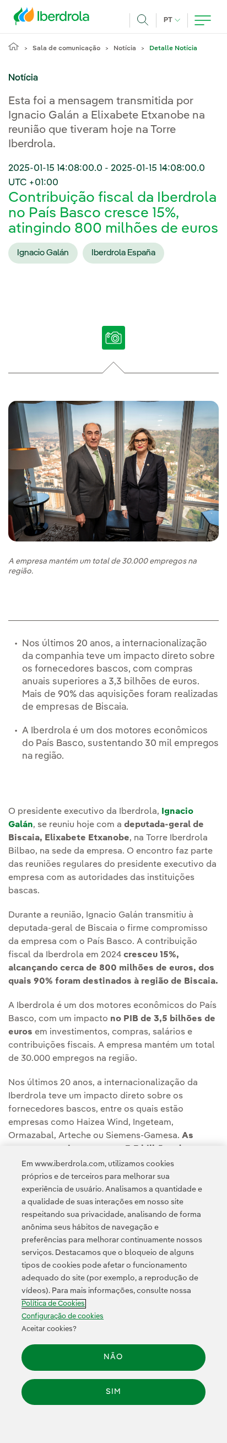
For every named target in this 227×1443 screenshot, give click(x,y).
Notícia (125, 48)
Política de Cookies (53, 1303)
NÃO (113, 1357)
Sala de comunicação (66, 48)
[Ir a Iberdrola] (54, 19)
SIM (113, 1392)
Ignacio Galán (43, 253)
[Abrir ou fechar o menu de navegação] (203, 20)
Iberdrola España (123, 253)
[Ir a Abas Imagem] (114, 345)
